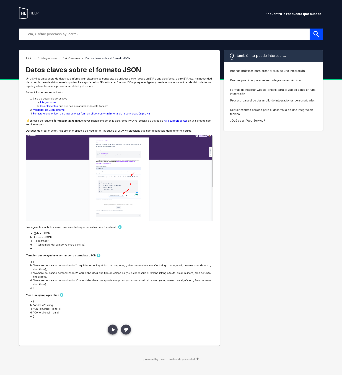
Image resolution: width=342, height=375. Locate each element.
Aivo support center (175, 120)
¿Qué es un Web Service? (247, 120)
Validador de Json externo (49, 109)
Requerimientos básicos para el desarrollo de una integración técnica (271, 112)
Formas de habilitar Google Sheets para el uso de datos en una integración (272, 92)
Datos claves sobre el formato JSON (107, 58)
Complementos (49, 106)
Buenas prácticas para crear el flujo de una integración (267, 71)
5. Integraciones (48, 58)
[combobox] (167, 34)
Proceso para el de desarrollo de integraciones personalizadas (272, 100)
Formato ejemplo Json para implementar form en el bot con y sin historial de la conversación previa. (91, 113)
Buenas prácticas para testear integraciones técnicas (266, 80)
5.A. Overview (71, 58)
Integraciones (48, 102)
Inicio (29, 58)
